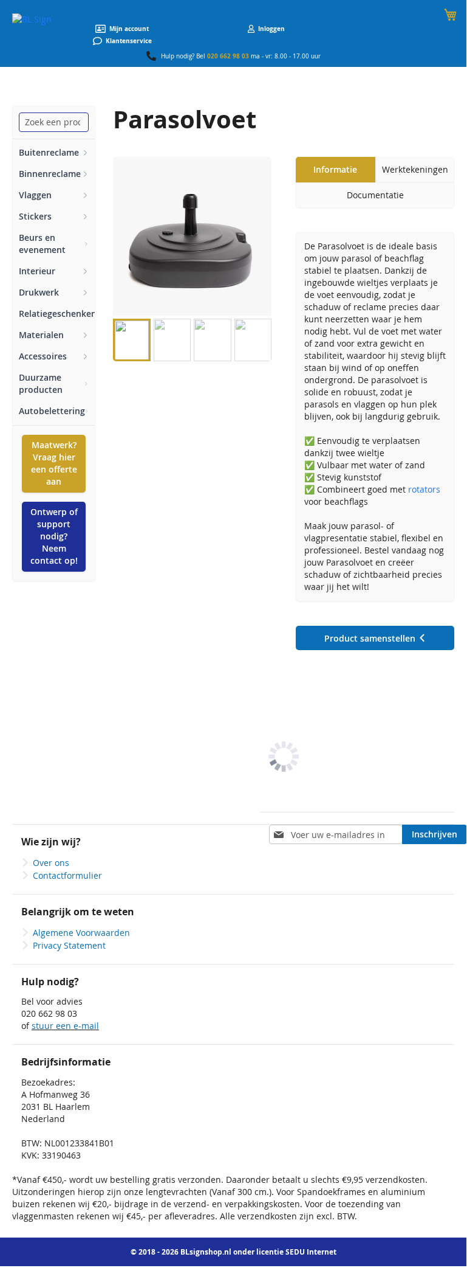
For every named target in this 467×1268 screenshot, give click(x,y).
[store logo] (32, 19)
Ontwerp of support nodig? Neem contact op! (54, 536)
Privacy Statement (69, 945)
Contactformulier (67, 875)
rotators (424, 489)
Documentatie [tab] (375, 195)
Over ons (51, 862)
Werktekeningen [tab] (415, 169)
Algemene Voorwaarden (81, 932)
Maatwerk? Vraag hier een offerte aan (54, 463)
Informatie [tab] (335, 169)
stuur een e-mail (65, 1025)
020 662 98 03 (228, 56)
